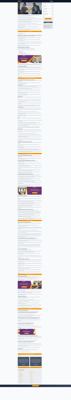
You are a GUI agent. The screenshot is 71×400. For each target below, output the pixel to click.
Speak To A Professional (30, 220)
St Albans (20, 378)
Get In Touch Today (29, 31)
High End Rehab (20, 15)
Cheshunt (31, 373)
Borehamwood (20, 374)
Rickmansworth (21, 375)
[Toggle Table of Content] (23, 33)
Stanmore (24, 352)
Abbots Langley (21, 376)
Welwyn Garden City (32, 372)
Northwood (26, 352)
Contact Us (29, 367)
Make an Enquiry (35, 385)
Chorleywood (20, 377)
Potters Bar (20, 379)
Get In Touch (48, 22)
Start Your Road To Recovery (29, 274)
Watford (22, 352)
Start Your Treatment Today (30, 153)
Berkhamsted (31, 371)
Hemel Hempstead (21, 380)
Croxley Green (29, 352)
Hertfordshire (19, 352)
